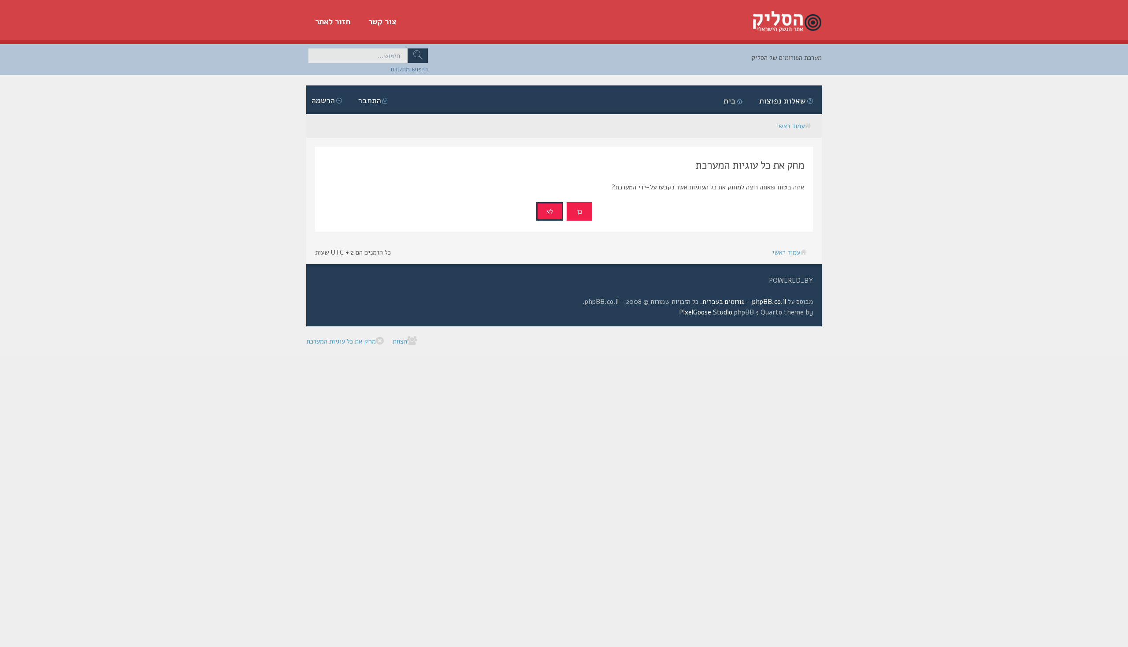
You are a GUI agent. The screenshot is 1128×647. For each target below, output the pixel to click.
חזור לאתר (333, 21)
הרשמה (323, 100)
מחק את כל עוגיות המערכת (341, 341)
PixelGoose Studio (705, 312)
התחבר (369, 100)
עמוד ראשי (790, 126)
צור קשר (382, 21)
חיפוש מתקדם (409, 69)
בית (730, 101)
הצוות (400, 341)
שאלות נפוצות (782, 101)
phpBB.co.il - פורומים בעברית (744, 301)
